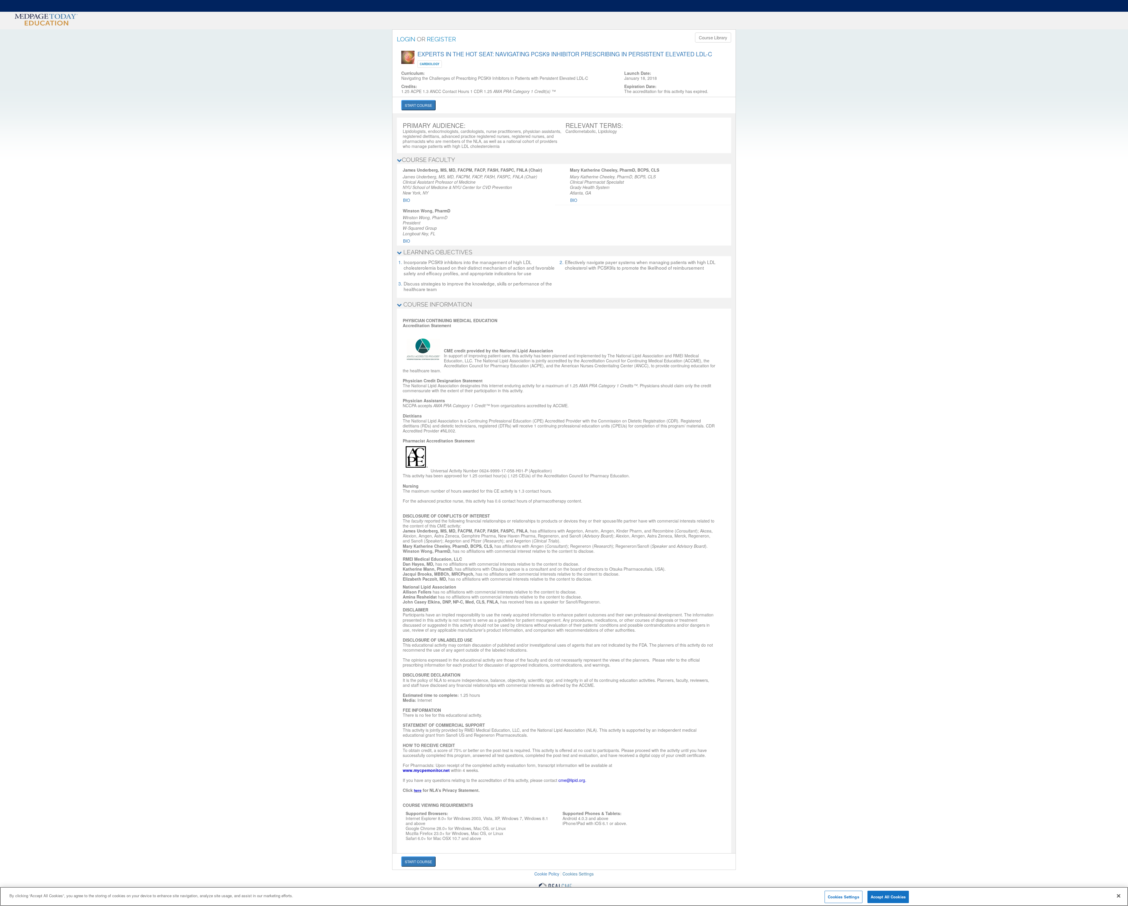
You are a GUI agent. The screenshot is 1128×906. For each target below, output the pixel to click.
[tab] (564, 160)
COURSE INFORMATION (437, 304)
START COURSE (418, 105)
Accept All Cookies (888, 897)
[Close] (1118, 895)
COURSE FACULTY (428, 159)
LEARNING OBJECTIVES (437, 252)
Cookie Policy (546, 874)
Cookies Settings (578, 873)
